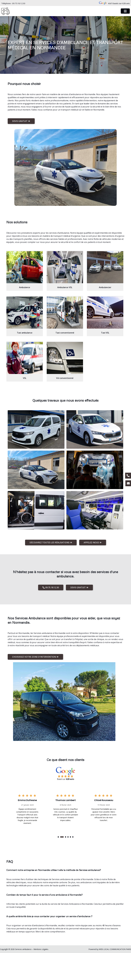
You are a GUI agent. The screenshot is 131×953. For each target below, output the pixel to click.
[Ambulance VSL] (65, 267)
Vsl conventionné (64, 378)
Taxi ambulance (24, 332)
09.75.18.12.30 (18, 3)
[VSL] (24, 358)
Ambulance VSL (64, 287)
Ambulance (24, 287)
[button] (58, 837)
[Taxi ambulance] (24, 313)
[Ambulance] (24, 267)
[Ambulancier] (105, 267)
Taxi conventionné (65, 332)
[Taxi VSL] (105, 313)
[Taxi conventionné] (65, 313)
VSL (24, 378)
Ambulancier (105, 287)
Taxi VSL (105, 332)
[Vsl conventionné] (65, 358)
